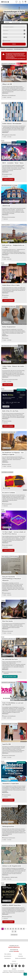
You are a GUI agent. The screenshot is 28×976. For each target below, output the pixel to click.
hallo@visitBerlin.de (14, 947)
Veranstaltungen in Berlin (14, 11)
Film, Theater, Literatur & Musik (10, 556)
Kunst (3, 600)
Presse (20, 954)
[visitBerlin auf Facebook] (5, 966)
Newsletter (16, 951)
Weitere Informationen (10, 676)
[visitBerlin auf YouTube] (12, 966)
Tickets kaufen (7, 384)
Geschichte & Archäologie (8, 63)
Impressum (5, 970)
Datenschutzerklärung (13, 970)
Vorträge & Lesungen (7, 390)
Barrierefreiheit (21, 970)
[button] (20, 2)
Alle (2, 22)
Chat (25, 974)
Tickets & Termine (8, 179)
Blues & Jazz (5, 264)
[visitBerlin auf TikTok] (19, 966)
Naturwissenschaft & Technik (9, 185)
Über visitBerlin (7, 954)
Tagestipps (7, 22)
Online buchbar (7, 40)
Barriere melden (6, 972)
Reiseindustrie (8, 958)
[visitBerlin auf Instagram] (16, 966)
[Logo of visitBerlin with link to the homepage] (5, 2)
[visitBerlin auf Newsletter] (23, 966)
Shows (3, 511)
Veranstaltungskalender (14, 14)
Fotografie (5, 103)
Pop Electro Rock (6, 142)
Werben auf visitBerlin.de (20, 958)
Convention (20, 956)
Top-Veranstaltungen (16, 22)
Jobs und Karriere (7, 956)
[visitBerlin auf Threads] (8, 966)
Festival (4, 763)
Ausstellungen (6, 225)
